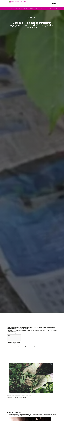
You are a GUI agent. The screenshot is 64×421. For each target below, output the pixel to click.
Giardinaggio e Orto (33, 30)
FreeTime (55, 8)
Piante (39, 30)
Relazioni (31, 8)
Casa (36, 8)
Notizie (15, 8)
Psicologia (25, 8)
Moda (45, 8)
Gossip (11, 8)
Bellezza (50, 8)
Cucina (41, 8)
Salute (20, 8)
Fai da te (25, 30)
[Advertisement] (32, 320)
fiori (28, 30)
